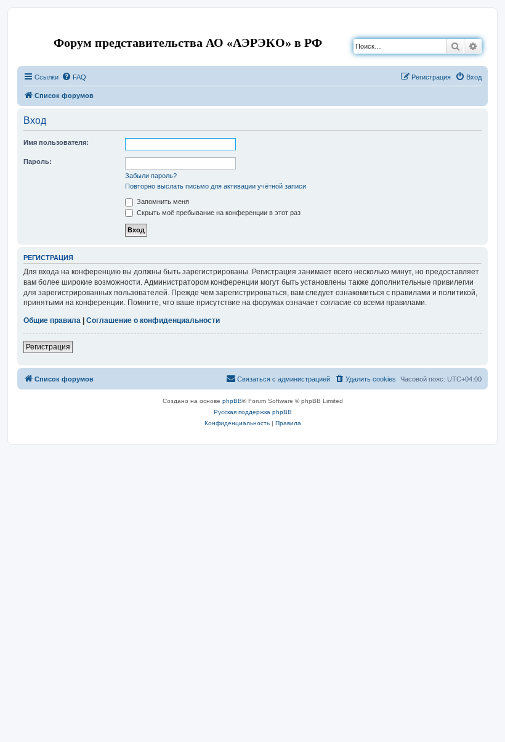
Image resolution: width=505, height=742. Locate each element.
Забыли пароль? (151, 175)
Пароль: (37, 161)
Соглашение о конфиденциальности (153, 320)
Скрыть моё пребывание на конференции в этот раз (218, 212)
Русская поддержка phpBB (253, 412)
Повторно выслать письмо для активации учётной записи (215, 186)
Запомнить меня (162, 201)
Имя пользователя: (56, 142)
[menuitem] (74, 77)
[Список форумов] (27, 26)
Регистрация (48, 347)
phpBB (232, 401)
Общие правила (52, 320)
